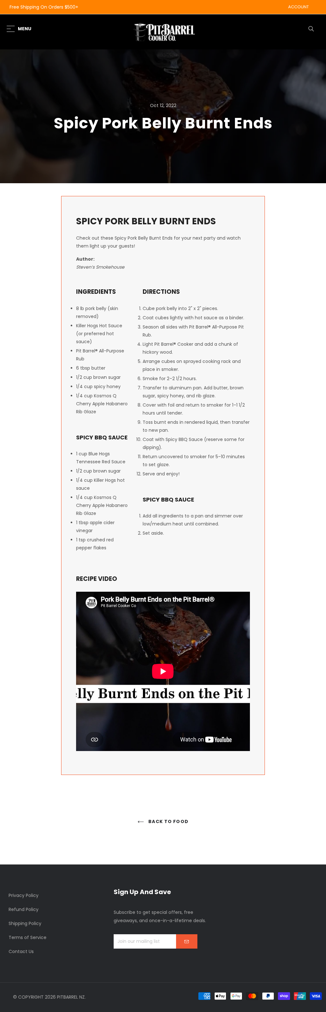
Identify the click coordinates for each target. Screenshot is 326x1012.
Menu (25, 28)
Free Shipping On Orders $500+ (44, 7)
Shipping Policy (25, 923)
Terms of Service (27, 937)
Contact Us (21, 951)
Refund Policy (24, 909)
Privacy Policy (24, 895)
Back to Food (167, 821)
